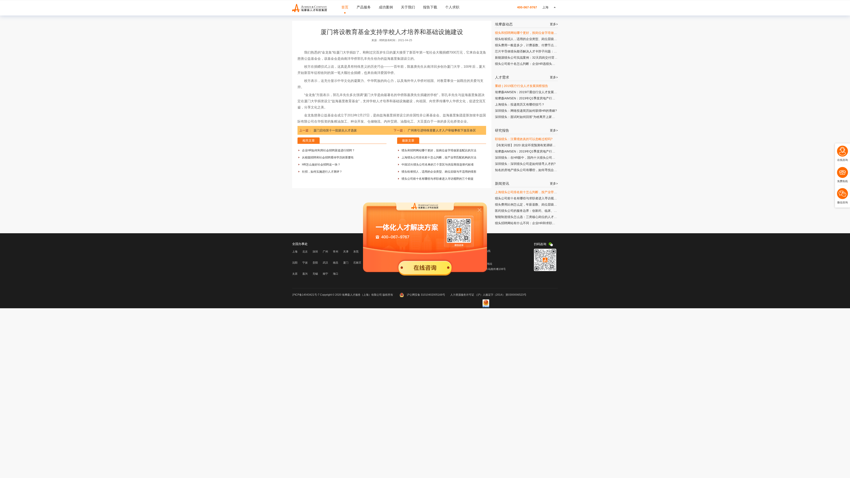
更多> (554, 24)
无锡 (315, 273)
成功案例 (386, 7)
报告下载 (430, 7)
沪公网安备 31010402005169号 (426, 294)
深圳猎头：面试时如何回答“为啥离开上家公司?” (528, 117)
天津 (345, 251)
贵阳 (315, 262)
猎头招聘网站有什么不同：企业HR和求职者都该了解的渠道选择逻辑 (542, 223)
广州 (325, 251)
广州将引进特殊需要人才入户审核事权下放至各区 (442, 130)
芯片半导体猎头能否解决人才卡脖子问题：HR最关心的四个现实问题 (542, 51)
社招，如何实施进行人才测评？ (322, 171)
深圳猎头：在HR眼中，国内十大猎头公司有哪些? (529, 157)
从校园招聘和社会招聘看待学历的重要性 (328, 157)
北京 (305, 251)
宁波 (305, 262)
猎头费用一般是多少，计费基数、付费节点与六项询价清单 (535, 45)
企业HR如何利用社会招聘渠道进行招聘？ (328, 150)
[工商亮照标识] (486, 306)
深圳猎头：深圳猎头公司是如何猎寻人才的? (525, 164)
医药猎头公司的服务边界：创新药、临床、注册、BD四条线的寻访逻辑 (543, 210)
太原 (295, 273)
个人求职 (452, 7)
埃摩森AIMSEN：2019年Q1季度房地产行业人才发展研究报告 (537, 98)
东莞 (356, 251)
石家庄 (357, 262)
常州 (335, 251)
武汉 (325, 262)
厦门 (345, 262)
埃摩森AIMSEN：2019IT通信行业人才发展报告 (527, 92)
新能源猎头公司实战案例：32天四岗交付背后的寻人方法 (534, 57)
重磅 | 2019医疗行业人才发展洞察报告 (521, 86)
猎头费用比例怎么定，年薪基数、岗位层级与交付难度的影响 (537, 204)
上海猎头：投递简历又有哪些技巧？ (520, 104)
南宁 (325, 273)
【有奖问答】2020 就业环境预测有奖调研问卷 (527, 145)
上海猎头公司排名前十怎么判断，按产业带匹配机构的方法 (439, 157)
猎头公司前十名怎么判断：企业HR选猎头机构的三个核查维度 (537, 64)
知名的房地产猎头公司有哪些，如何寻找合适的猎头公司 (533, 170)
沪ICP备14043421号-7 (305, 294)
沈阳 (295, 262)
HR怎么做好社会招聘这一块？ (321, 164)
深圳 (315, 251)
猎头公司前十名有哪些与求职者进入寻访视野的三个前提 (437, 178)
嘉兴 (305, 273)
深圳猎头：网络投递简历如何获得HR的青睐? (526, 110)
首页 (344, 7)
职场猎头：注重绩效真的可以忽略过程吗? (523, 139)
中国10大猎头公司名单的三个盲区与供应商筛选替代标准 (438, 164)
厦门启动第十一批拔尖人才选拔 (335, 130)
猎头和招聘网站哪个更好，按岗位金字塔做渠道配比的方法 (439, 150)
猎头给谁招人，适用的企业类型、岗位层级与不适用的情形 (439, 171)
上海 (295, 251)
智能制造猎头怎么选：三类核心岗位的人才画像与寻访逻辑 (535, 217)
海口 (335, 273)
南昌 (335, 262)
